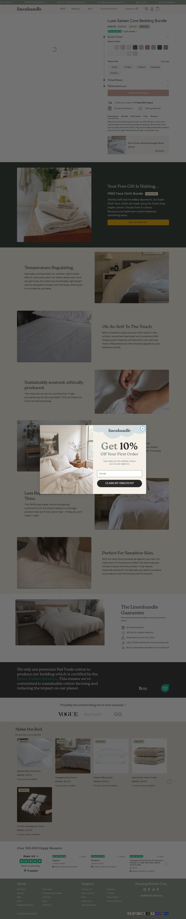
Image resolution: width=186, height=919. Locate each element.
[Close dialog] (142, 428)
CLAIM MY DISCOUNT (119, 483)
